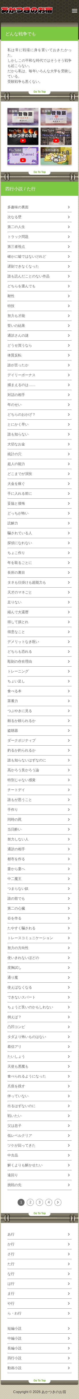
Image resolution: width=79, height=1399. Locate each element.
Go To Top (40, 91)
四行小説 (14, 188)
